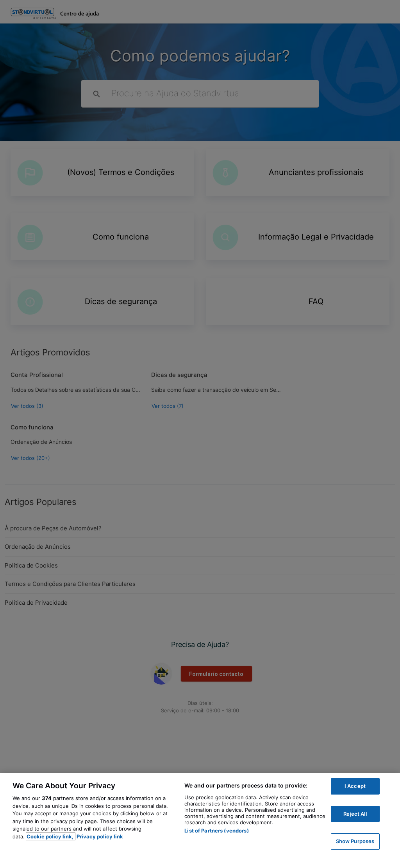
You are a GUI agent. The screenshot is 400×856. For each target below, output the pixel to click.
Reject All (354, 814)
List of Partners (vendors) (216, 830)
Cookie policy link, (51, 836)
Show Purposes (355, 841)
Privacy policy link (100, 836)
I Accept (355, 786)
